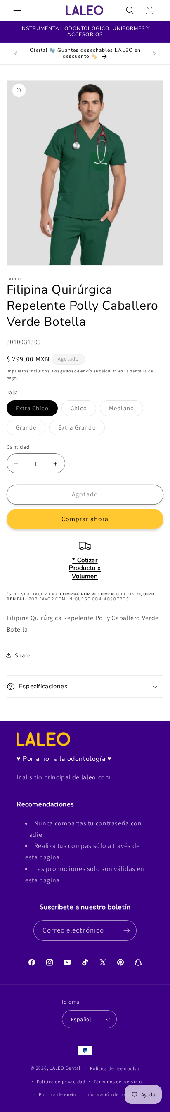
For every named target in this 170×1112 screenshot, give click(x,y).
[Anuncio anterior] (16, 53)
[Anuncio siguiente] (154, 53)
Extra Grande (81, 429)
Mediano (126, 410)
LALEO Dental (65, 1068)
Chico (83, 410)
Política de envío (57, 1094)
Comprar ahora (85, 519)
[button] (17, 10)
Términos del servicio (118, 1081)
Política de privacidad (61, 1081)
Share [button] (23, 655)
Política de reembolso (114, 1068)
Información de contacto (112, 1094)
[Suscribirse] (126, 930)
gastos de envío (76, 371)
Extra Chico (37, 410)
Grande (30, 429)
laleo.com (96, 777)
